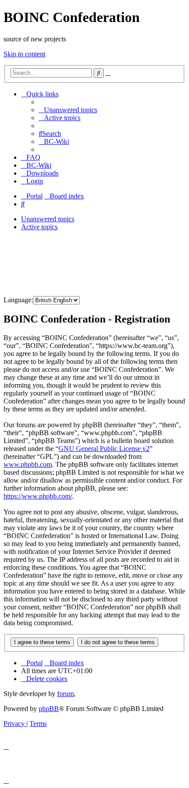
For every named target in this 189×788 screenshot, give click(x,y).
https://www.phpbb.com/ (38, 496)
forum (65, 693)
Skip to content (24, 54)
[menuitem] (68, 110)
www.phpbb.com (28, 464)
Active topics (39, 227)
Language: (18, 300)
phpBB (49, 708)
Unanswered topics (47, 219)
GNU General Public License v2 (103, 448)
